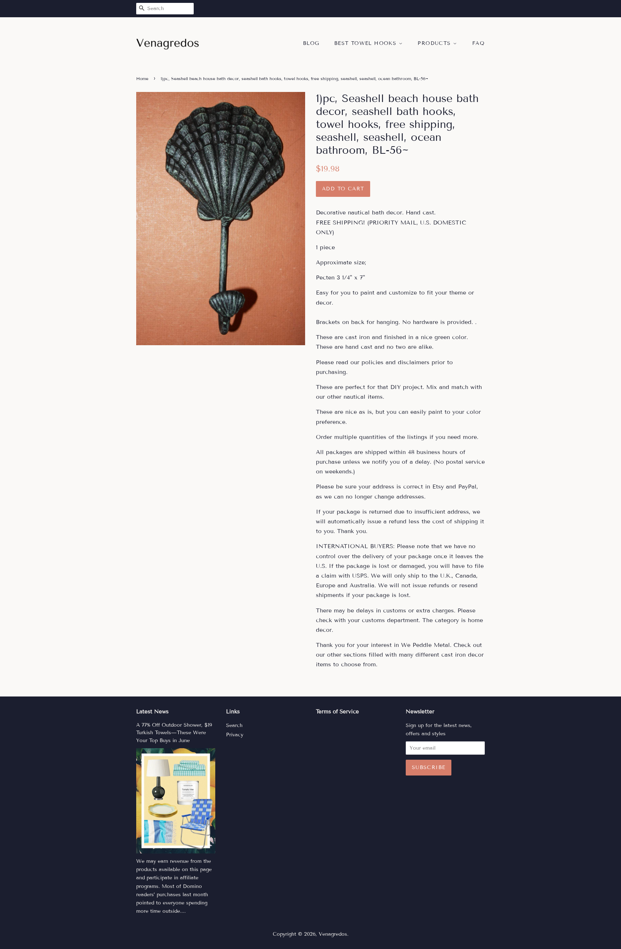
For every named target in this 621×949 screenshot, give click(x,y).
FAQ (478, 43)
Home (142, 78)
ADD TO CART (343, 189)
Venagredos (333, 934)
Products (435, 43)
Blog (311, 43)
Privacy (234, 735)
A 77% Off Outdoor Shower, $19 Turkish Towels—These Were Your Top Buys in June (174, 733)
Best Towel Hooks (366, 43)
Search (234, 725)
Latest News (152, 711)
